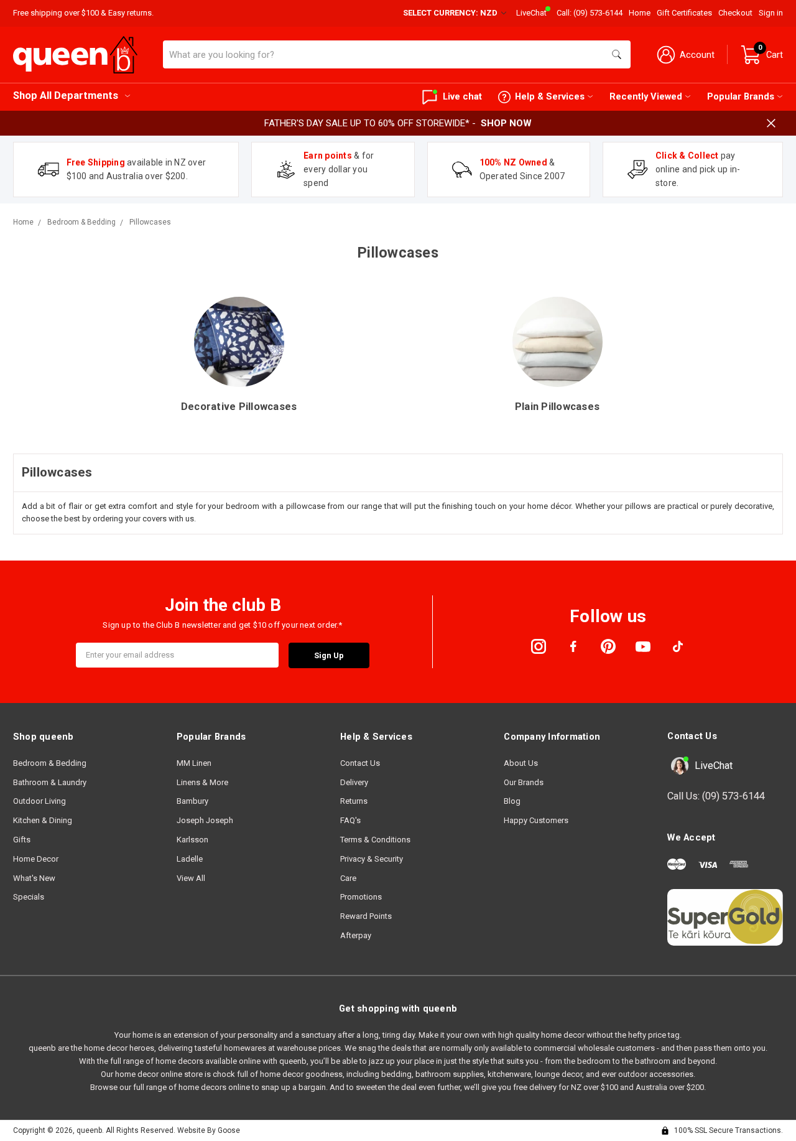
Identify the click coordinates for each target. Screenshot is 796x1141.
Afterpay (355, 935)
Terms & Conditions (375, 839)
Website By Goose (208, 1130)
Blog (512, 801)
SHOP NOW (506, 123)
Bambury (192, 801)
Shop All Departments (65, 95)
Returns (354, 801)
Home (639, 12)
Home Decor (35, 859)
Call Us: (716, 796)
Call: (589, 12)
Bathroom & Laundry (49, 782)
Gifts (21, 839)
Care (348, 878)
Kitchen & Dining (42, 820)
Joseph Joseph (205, 820)
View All (191, 878)
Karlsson (192, 839)
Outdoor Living (39, 801)
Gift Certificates (684, 12)
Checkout (735, 12)
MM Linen (194, 763)
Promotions (361, 896)
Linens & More (202, 782)
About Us (521, 763)
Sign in (771, 12)
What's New (34, 878)
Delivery (354, 782)
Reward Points (366, 916)
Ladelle (190, 859)
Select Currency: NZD (451, 12)
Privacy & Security (371, 859)
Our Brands (524, 782)
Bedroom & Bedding (49, 763)
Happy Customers (536, 820)
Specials (28, 896)
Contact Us (360, 763)
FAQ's (350, 820)
